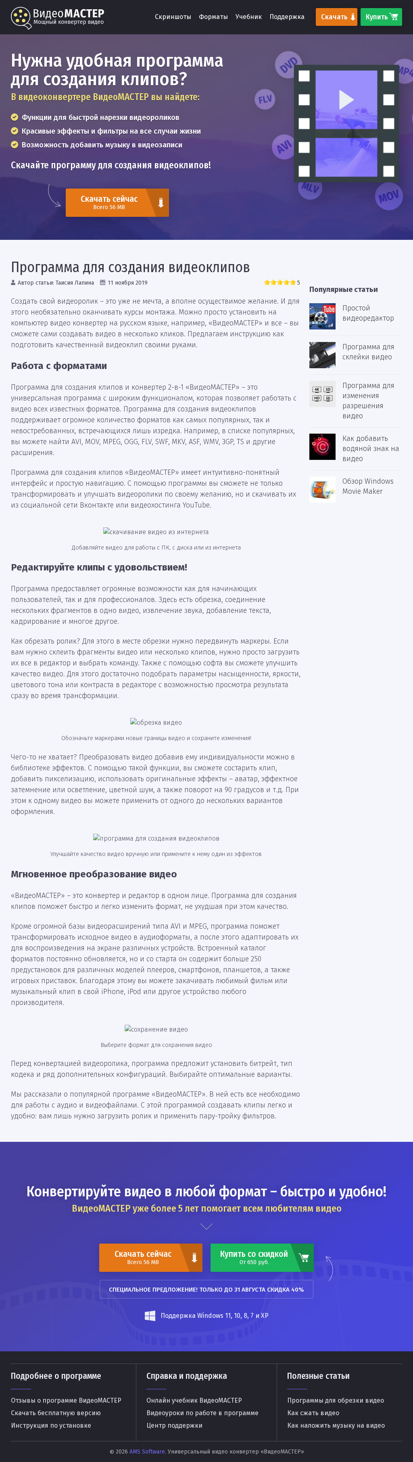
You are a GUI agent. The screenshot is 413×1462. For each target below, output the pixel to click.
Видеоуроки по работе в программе (202, 1413)
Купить (377, 17)
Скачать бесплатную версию (56, 1413)
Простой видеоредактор (368, 313)
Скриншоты (173, 17)
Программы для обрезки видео (335, 1400)
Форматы (213, 17)
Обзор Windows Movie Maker (368, 486)
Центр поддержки (174, 1425)
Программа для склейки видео (368, 351)
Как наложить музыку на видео (336, 1425)
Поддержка (287, 17)
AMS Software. (147, 1451)
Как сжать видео (313, 1413)
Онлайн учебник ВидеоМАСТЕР (194, 1400)
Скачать (334, 17)
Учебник (249, 17)
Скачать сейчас (109, 202)
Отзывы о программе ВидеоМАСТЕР (66, 1400)
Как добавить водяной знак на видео (370, 448)
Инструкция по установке (51, 1425)
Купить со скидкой (254, 1257)
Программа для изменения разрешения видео (368, 400)
